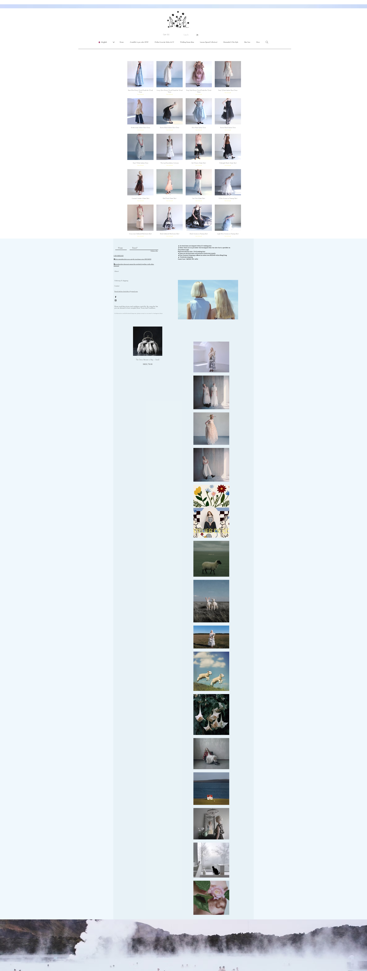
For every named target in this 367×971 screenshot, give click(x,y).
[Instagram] (115, 300)
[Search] (267, 42)
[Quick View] (140, 74)
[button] (167, 34)
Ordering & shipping (121, 281)
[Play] (197, 34)
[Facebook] (115, 297)
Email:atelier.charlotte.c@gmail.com (126, 291)
